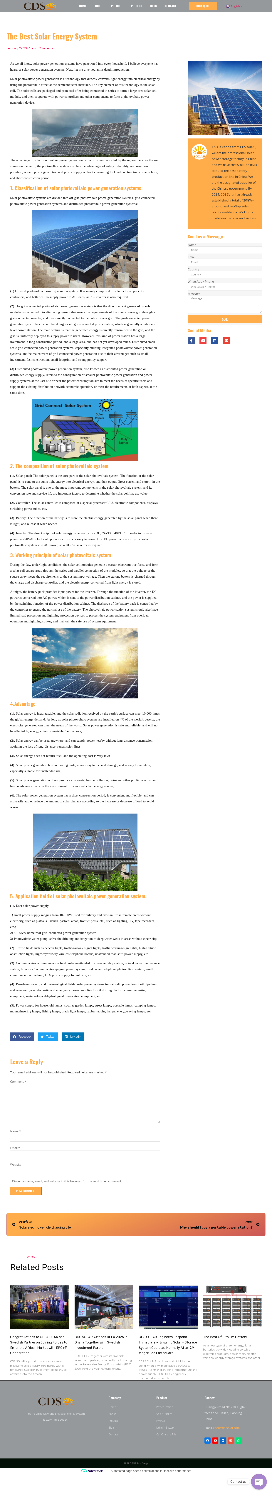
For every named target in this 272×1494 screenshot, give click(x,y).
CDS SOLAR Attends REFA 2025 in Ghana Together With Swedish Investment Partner (101, 1342)
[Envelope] (231, 1440)
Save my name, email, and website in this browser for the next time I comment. (67, 1181)
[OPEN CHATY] (259, 1481)
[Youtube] (202, 340)
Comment (18, 1081)
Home (82, 6)
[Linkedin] (214, 340)
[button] (203, 6)
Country (193, 269)
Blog (153, 6)
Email (15, 1147)
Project (136, 6)
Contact (170, 6)
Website (15, 1164)
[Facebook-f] (191, 340)
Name (15, 1131)
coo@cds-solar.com (226, 1428)
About (99, 6)
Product (117, 6)
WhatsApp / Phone (201, 281)
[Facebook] (207, 1440)
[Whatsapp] (239, 1440)
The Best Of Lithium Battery (225, 1337)
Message (194, 293)
